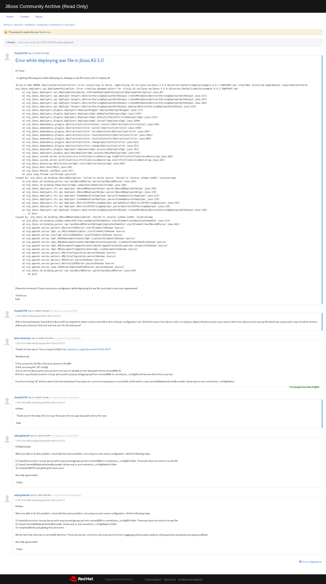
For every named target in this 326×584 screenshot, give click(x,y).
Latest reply (23, 42)
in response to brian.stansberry (64, 397)
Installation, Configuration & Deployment (43, 24)
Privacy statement (153, 579)
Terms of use (170, 579)
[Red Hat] (81, 579)
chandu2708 (20, 53)
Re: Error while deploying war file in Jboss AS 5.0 (41, 343)
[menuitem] (10, 17)
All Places (8, 24)
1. (16, 316)
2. (16, 343)
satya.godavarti (22, 435)
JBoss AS (18, 24)
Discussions (70, 24)
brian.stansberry (22, 338)
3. (16, 402)
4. (16, 440)
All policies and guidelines (190, 579)
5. (16, 500)
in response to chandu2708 (63, 311)
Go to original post (312, 561)
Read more (45, 32)
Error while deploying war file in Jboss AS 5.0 (59, 60)
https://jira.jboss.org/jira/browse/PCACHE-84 (84, 349)
